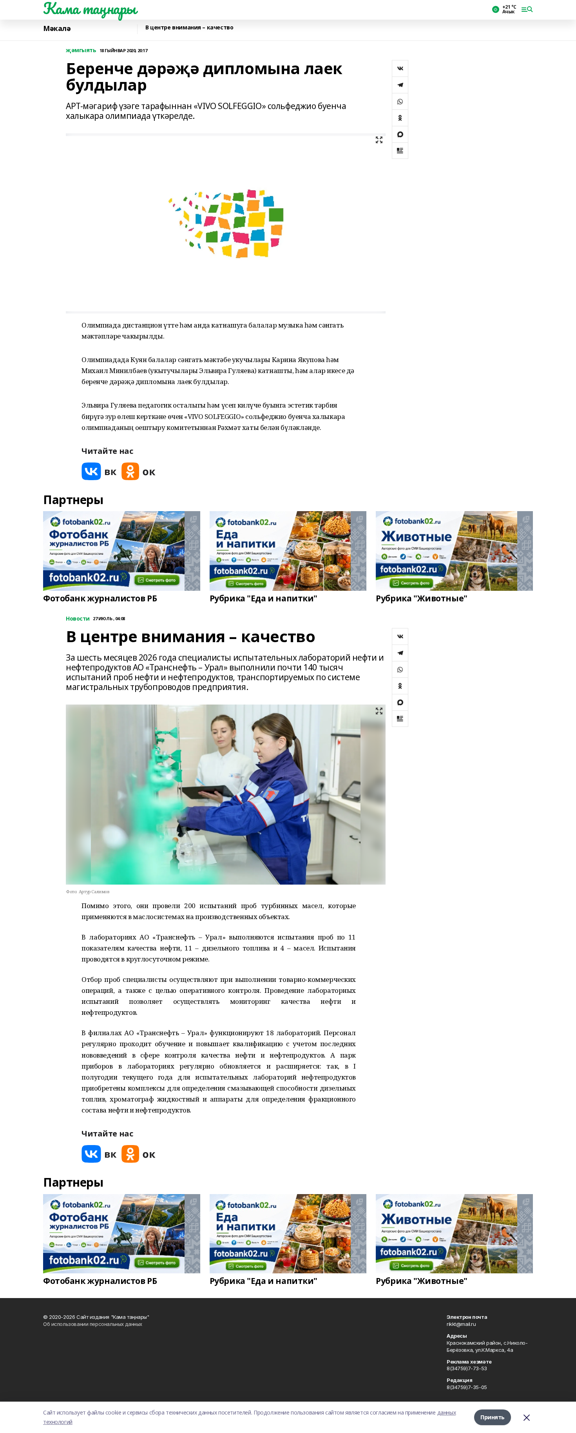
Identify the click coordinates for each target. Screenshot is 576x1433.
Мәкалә (57, 28)
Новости (78, 618)
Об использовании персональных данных (92, 1324)
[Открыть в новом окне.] (99, 471)
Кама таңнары (89, 8)
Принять (492, 1417)
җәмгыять (81, 50)
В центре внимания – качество (189, 27)
